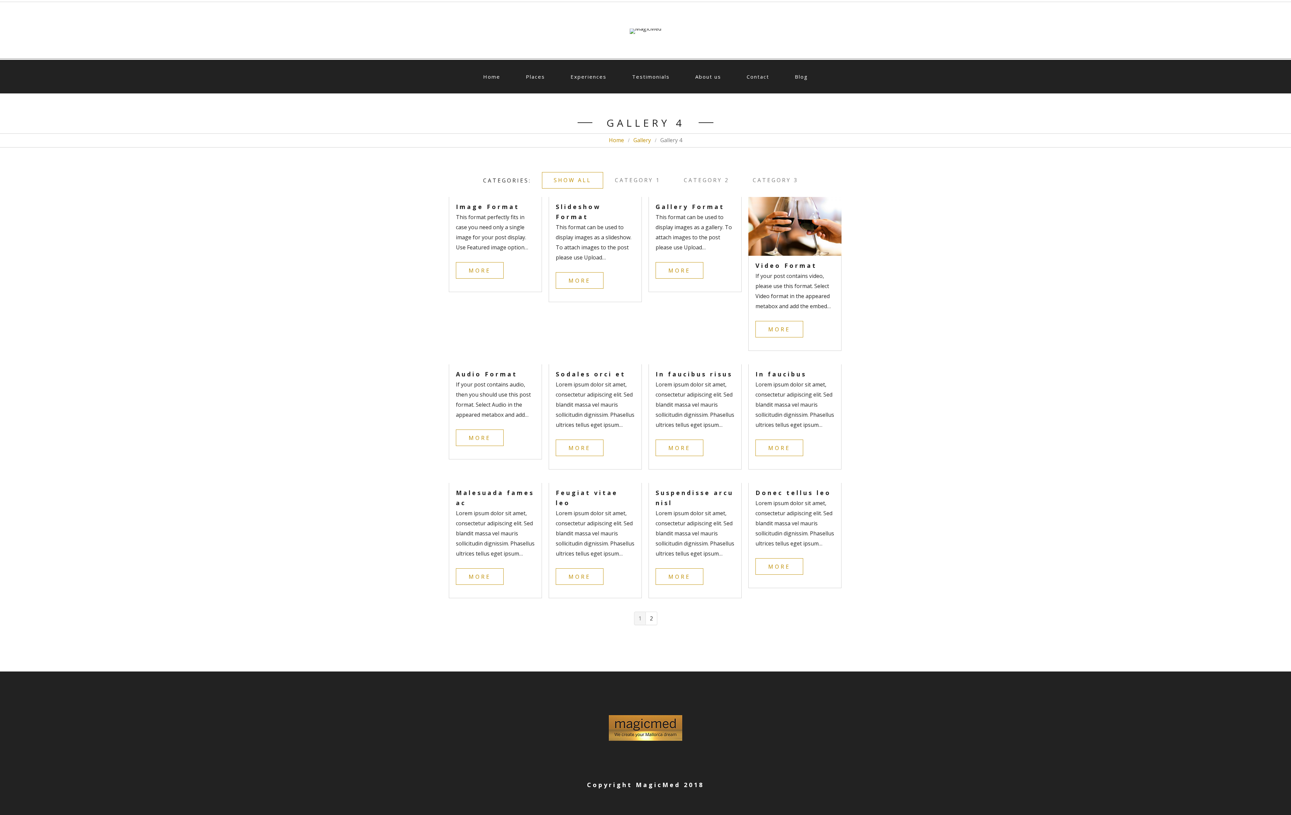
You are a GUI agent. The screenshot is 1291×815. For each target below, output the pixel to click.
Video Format (786, 265)
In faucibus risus (694, 374)
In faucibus (781, 374)
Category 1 (637, 180)
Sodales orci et (591, 374)
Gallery (642, 140)
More (480, 270)
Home (491, 76)
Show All (572, 180)
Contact (758, 76)
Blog (801, 76)
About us (708, 76)
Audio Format (486, 374)
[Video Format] (795, 226)
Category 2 (706, 180)
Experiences (589, 76)
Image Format (487, 207)
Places (535, 76)
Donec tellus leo (793, 493)
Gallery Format (690, 207)
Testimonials (651, 76)
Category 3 (775, 180)
